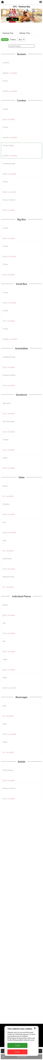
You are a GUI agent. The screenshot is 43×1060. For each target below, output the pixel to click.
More (20, 39)
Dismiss (17, 1052)
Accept (17, 1045)
